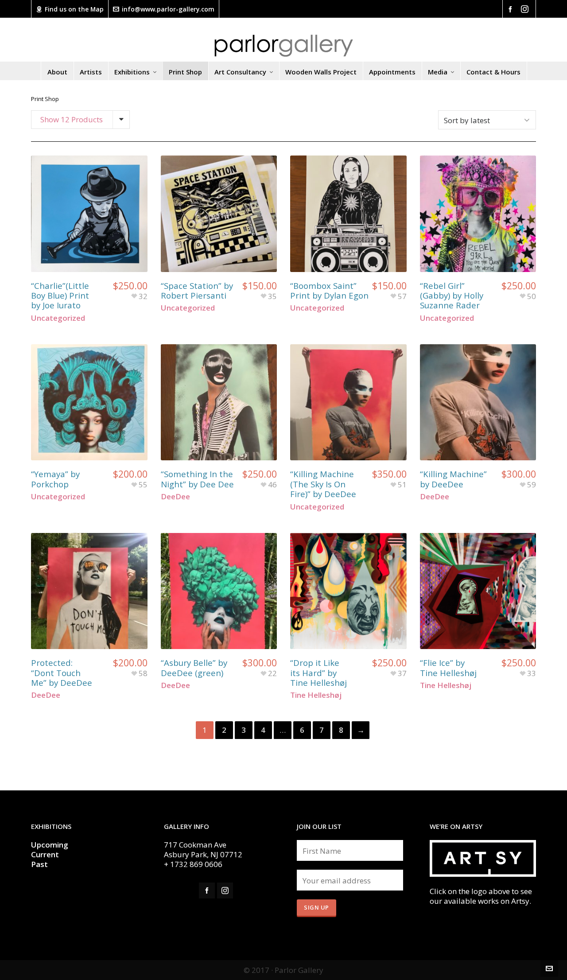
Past (39, 864)
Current (46, 854)
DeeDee (175, 496)
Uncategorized (58, 318)
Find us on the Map (74, 9)
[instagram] (526, 9)
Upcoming (49, 845)
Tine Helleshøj (316, 695)
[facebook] (511, 8)
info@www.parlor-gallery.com (168, 9)
